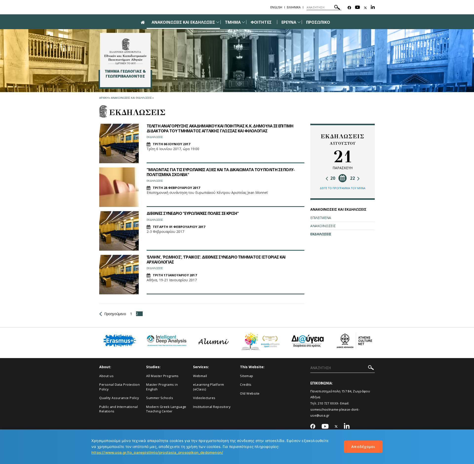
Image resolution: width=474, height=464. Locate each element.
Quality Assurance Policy (119, 398)
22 (353, 178)
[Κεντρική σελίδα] (125, 51)
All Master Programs (162, 376)
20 (332, 178)
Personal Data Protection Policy (119, 386)
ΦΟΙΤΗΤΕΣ (261, 22)
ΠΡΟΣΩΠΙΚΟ (318, 22)
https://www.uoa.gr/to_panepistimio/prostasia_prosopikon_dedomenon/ (157, 452)
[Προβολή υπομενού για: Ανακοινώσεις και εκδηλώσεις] (217, 22)
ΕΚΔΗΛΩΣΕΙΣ (320, 234)
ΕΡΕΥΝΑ (288, 22)
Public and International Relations (118, 409)
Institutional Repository (212, 406)
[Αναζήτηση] (337, 8)
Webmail (200, 376)
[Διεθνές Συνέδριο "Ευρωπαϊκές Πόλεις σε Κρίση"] (119, 231)
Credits (246, 384)
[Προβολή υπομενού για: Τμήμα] (243, 22)
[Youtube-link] (357, 8)
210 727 (323, 403)
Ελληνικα (294, 7)
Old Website (250, 393)
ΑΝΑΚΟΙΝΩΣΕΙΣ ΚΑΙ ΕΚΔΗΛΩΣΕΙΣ (183, 22)
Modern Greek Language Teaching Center (166, 409)
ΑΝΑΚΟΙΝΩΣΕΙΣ (323, 225)
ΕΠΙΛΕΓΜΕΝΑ (320, 217)
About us (106, 376)
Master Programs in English (162, 386)
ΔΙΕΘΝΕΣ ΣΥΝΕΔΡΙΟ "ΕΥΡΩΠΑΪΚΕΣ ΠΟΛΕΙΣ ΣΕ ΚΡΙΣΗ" (193, 213)
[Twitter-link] (365, 8)
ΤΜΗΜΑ (233, 22)
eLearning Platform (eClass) (208, 386)
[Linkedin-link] (373, 8)
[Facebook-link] (349, 8)
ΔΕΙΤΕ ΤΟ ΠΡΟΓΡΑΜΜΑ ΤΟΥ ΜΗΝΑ (342, 188)
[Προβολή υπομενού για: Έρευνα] (299, 22)
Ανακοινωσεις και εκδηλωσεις (131, 98)
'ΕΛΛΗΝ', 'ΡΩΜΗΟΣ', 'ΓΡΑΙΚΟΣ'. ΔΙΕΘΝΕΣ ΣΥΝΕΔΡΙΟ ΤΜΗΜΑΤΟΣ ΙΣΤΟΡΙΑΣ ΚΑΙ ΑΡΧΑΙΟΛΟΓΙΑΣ (216, 259)
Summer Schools (159, 398)
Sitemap (246, 376)
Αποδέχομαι (363, 446)
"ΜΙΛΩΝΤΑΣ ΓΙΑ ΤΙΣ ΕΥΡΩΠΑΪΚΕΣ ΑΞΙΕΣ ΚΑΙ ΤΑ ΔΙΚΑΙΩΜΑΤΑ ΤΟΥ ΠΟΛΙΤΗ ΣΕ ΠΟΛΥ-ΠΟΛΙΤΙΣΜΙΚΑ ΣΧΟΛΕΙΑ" (221, 172)
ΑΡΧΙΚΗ (103, 98)
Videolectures (204, 398)
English (276, 7)
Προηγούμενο (115, 313)
